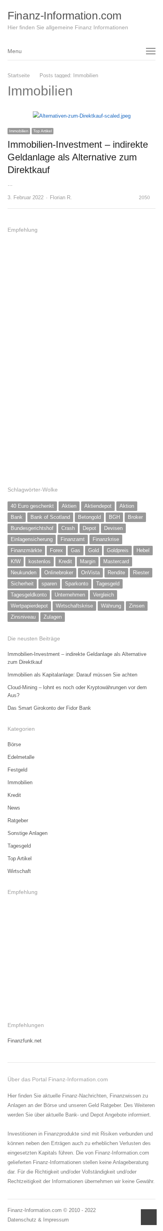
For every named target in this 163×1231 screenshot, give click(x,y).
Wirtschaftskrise (74, 606)
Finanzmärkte (26, 550)
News (14, 808)
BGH (114, 517)
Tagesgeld (107, 584)
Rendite (116, 572)
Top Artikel (42, 131)
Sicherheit (22, 584)
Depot (89, 528)
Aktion (126, 506)
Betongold (89, 517)
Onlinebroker (58, 572)
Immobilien (18, 131)
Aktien (69, 506)
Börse (14, 744)
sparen (49, 584)
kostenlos (39, 561)
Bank (17, 517)
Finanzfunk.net (25, 1041)
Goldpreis (118, 550)
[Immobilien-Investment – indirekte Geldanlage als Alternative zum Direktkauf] (82, 116)
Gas (75, 550)
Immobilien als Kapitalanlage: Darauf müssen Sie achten (72, 675)
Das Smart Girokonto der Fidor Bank (49, 708)
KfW (16, 561)
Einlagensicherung (32, 539)
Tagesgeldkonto (29, 595)
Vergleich (103, 595)
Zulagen (53, 617)
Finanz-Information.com (64, 16)
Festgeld (17, 770)
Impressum (56, 1220)
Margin (87, 561)
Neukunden (23, 572)
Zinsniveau (23, 617)
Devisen (113, 528)
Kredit (65, 561)
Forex (56, 550)
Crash (68, 528)
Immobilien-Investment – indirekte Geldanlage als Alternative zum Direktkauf (78, 157)
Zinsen (136, 606)
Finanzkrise (106, 539)
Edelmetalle (21, 757)
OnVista (90, 572)
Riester (141, 572)
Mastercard (116, 561)
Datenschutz (22, 1220)
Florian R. (61, 197)
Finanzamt (73, 539)
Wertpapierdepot (29, 606)
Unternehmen (70, 595)
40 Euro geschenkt (32, 506)
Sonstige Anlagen (27, 833)
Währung (111, 606)
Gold (93, 550)
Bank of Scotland (50, 517)
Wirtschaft (19, 871)
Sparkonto (76, 584)
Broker (135, 517)
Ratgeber (18, 820)
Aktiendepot (98, 506)
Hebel (143, 550)
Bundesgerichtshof (32, 528)
